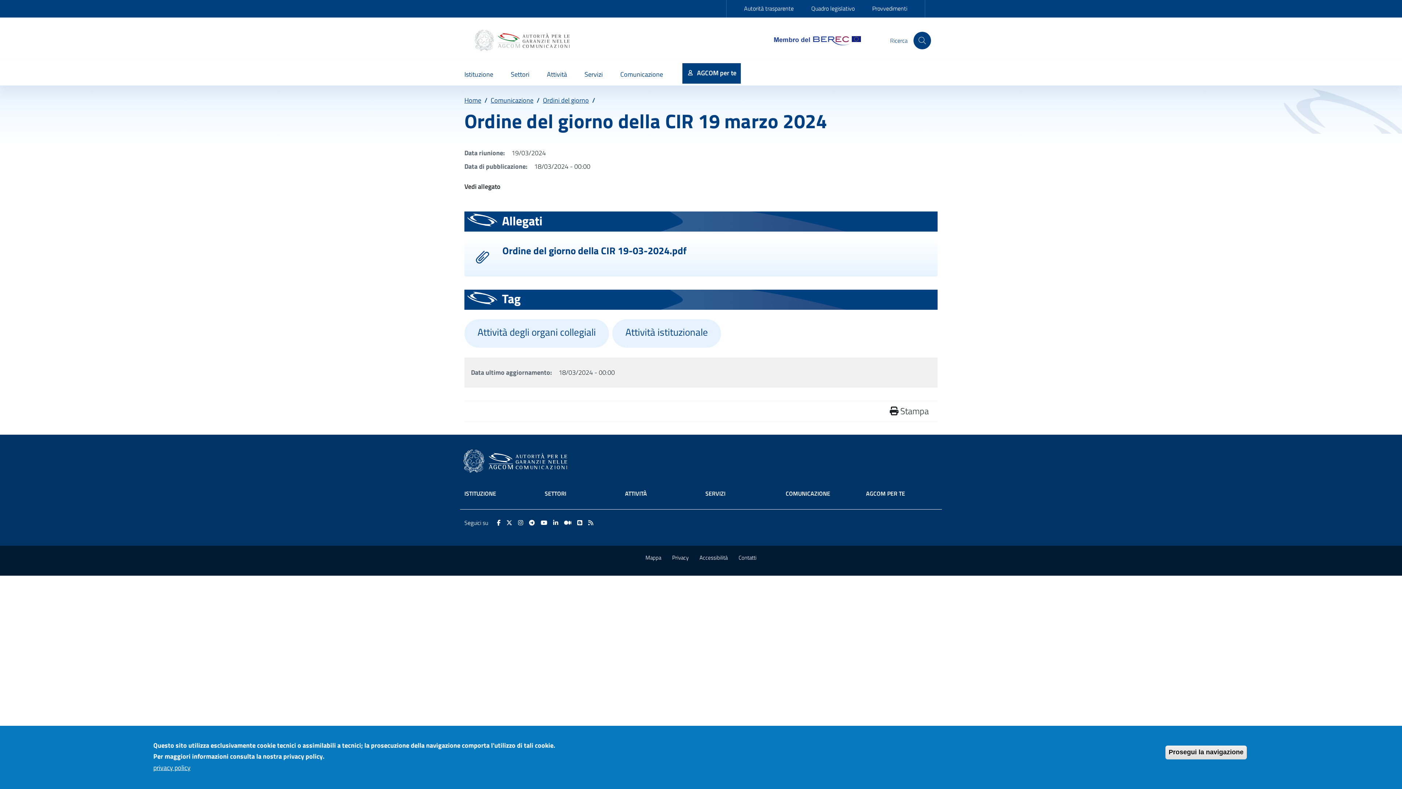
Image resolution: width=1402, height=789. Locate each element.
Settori (555, 493)
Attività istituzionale (666, 332)
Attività (636, 493)
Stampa (914, 411)
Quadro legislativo (833, 8)
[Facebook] (498, 522)
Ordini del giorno (566, 100)
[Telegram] (532, 522)
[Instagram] (520, 522)
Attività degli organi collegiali (537, 332)
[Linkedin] (555, 522)
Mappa (653, 557)
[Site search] (922, 40)
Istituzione (480, 493)
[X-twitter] (509, 522)
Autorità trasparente (769, 8)
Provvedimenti (889, 8)
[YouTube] (544, 522)
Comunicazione (512, 100)
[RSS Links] (590, 522)
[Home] (523, 40)
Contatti (747, 557)
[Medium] (567, 522)
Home (472, 100)
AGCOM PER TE (885, 493)
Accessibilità (714, 557)
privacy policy (172, 768)
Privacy (680, 557)
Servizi (715, 493)
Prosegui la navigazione (1206, 752)
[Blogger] (579, 522)
